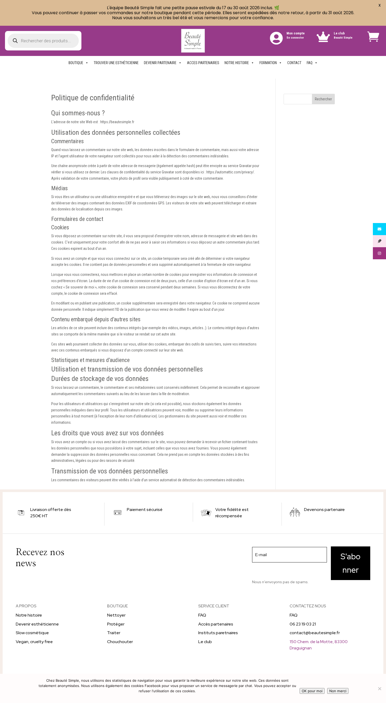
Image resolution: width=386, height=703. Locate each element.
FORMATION (268, 63)
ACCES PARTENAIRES (203, 63)
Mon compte (295, 33)
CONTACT (294, 63)
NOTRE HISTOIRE (237, 63)
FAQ (309, 63)
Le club (339, 33)
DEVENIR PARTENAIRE (160, 63)
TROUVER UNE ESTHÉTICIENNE (116, 63)
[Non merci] (379, 688)
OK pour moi (312, 691)
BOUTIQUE (76, 63)
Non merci (337, 691)
